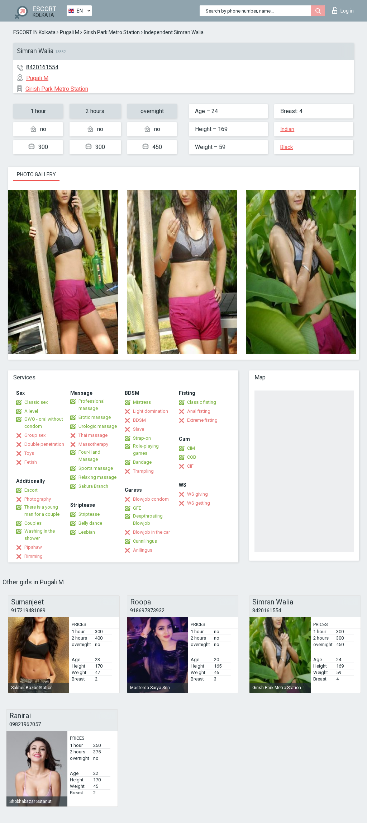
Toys (29, 453)
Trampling (143, 471)
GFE (137, 508)
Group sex (35, 435)
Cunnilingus (145, 541)
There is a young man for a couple (41, 510)
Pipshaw (33, 547)
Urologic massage (97, 426)
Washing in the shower (39, 534)
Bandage (142, 462)
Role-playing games (146, 449)
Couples (33, 523)
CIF (190, 466)
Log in (347, 11)
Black (286, 147)
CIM (191, 448)
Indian (287, 129)
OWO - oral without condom (43, 422)
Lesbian (86, 532)
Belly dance (90, 523)
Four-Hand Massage (89, 455)
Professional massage (91, 404)
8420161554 (42, 67)
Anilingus (142, 550)
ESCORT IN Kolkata (34, 32)
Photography (37, 499)
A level (31, 411)
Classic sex (36, 402)
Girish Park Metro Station (112, 32)
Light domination (150, 411)
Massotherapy (93, 444)
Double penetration (44, 444)
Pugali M (69, 32)
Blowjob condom (151, 499)
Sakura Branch (93, 486)
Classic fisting (201, 402)
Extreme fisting (202, 420)
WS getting (198, 503)
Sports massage (95, 468)
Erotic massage (94, 417)
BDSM (139, 420)
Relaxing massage (97, 477)
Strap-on (142, 438)
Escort (31, 490)
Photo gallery (36, 174)
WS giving (197, 494)
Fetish (30, 462)
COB (191, 457)
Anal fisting (198, 411)
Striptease (89, 514)
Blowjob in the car (151, 532)
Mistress (142, 402)
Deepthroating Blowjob (148, 519)
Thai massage (93, 435)
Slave (138, 429)
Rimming (33, 556)
